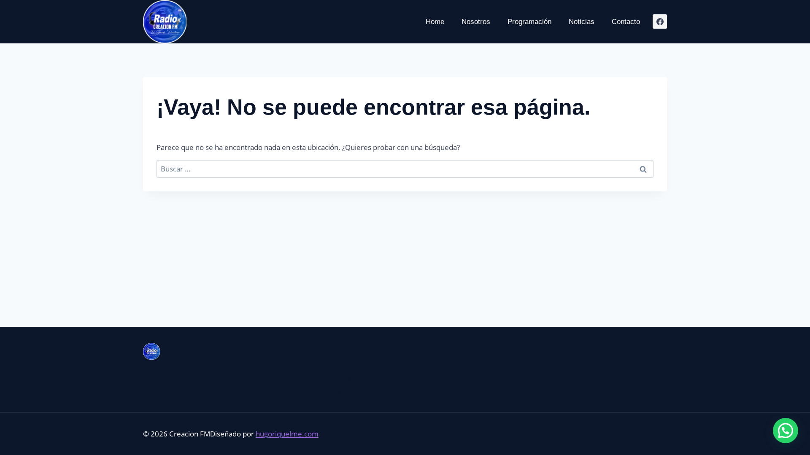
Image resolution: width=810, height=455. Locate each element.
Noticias (581, 22)
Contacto (626, 22)
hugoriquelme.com (287, 434)
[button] (785, 430)
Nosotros (476, 22)
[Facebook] (660, 21)
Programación (529, 22)
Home (435, 22)
